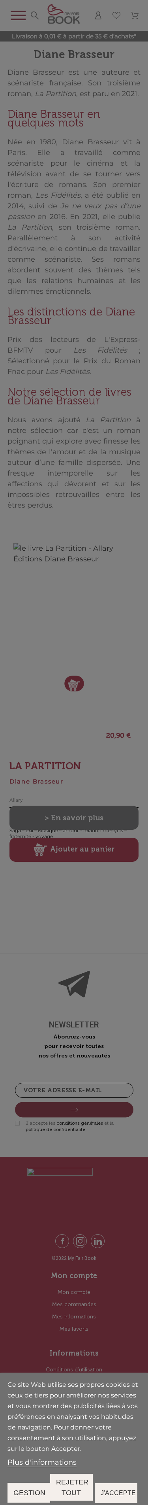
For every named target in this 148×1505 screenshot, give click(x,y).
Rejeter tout (72, 1487)
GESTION (29, 1492)
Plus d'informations (42, 1462)
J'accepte (118, 1493)
